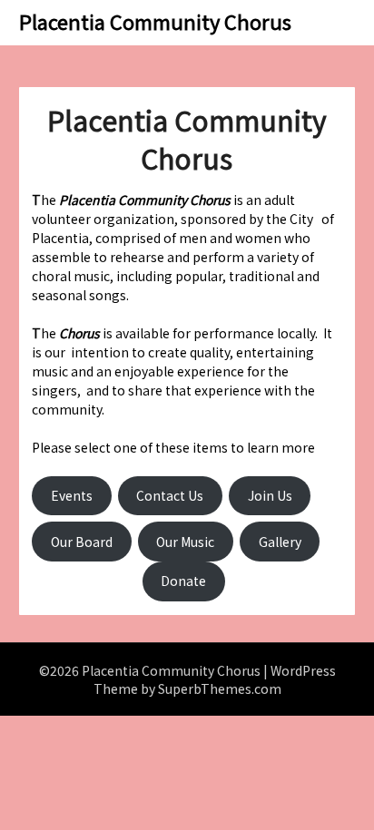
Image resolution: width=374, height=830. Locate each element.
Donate (183, 580)
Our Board (82, 541)
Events (72, 495)
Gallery (280, 541)
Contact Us (169, 495)
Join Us (270, 495)
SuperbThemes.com (219, 688)
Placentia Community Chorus (155, 20)
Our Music (185, 541)
